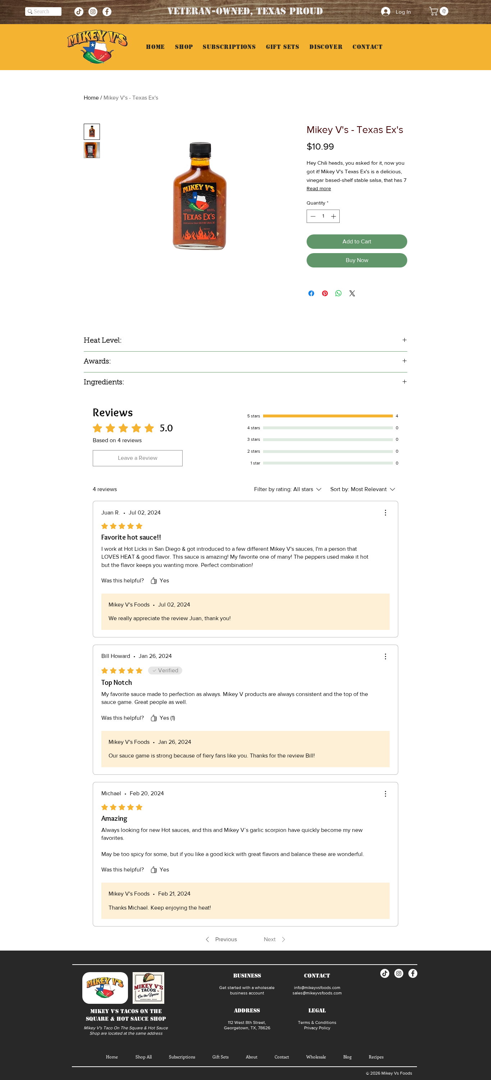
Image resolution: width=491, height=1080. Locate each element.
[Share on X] (352, 293)
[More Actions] (385, 512)
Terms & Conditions (317, 1022)
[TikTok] (78, 11)
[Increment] (334, 216)
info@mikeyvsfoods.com (317, 987)
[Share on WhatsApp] (338, 293)
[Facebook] (106, 11)
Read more (319, 188)
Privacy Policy (317, 1027)
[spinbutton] (323, 216)
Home (91, 98)
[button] (439, 11)
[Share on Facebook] (311, 293)
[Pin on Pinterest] (325, 293)
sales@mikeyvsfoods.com (317, 993)
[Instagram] (92, 11)
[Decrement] (312, 216)
